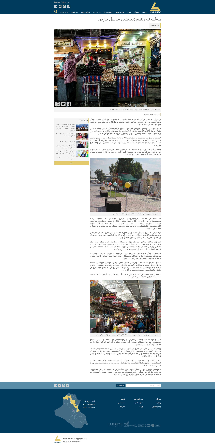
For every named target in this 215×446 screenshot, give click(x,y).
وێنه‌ (141, 406)
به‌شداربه (120, 385)
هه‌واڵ (158, 399)
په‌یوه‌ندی (121, 403)
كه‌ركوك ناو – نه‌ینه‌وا (152, 114)
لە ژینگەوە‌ (138, 403)
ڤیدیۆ (123, 399)
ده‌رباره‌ (122, 406)
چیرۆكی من (138, 399)
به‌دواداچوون (156, 406)
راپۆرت (158, 403)
